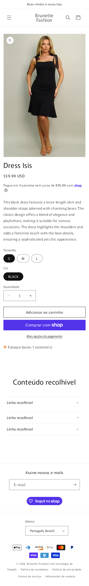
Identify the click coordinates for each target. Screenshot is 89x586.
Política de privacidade (66, 569)
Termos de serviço (29, 576)
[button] (9, 18)
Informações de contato (60, 576)
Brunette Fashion (37, 563)
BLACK (13, 276)
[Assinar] (75, 484)
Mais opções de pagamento (44, 336)
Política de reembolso (34, 569)
